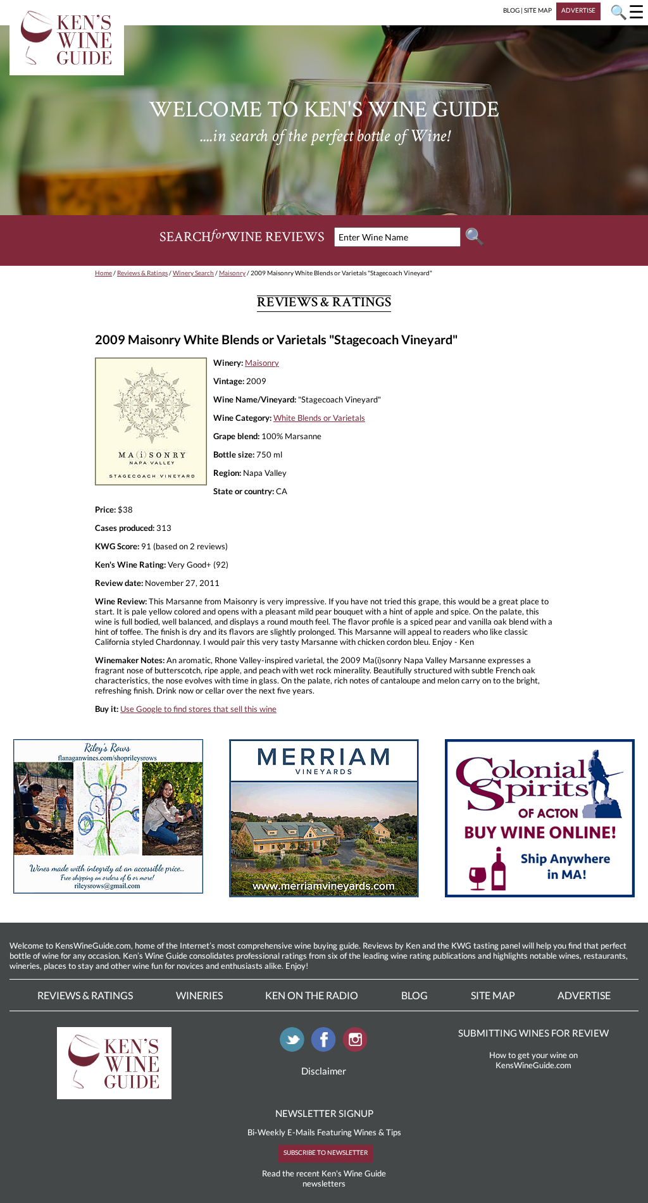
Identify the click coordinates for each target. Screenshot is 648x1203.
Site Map (493, 995)
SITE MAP (538, 10)
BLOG (511, 10)
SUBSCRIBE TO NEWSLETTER (326, 1152)
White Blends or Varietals (319, 418)
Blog (414, 995)
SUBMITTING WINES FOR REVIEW (533, 1032)
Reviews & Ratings (142, 273)
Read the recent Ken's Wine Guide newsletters (324, 1178)
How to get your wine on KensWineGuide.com (533, 1060)
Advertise (584, 995)
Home (103, 273)
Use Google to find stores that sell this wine (198, 709)
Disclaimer (323, 1070)
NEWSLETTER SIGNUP (324, 1113)
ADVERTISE (578, 10)
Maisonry (232, 273)
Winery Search (193, 273)
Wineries (199, 995)
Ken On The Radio (311, 995)
